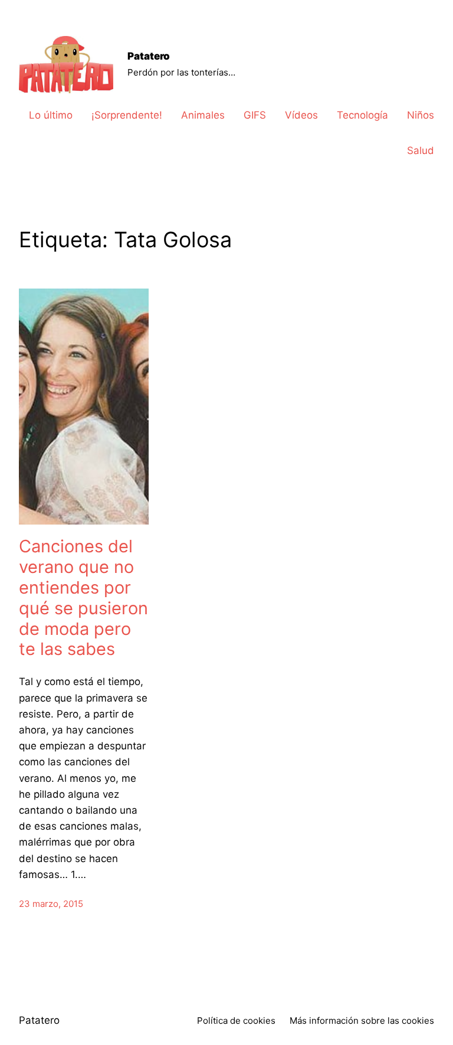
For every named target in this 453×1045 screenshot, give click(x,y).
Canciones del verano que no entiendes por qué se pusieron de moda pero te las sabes (83, 597)
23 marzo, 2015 (51, 903)
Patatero (148, 56)
